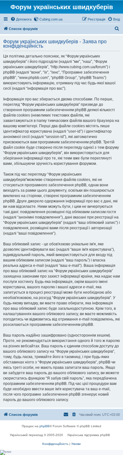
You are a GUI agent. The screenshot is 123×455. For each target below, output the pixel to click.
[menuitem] (21, 19)
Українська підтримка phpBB (88, 435)
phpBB (44, 426)
